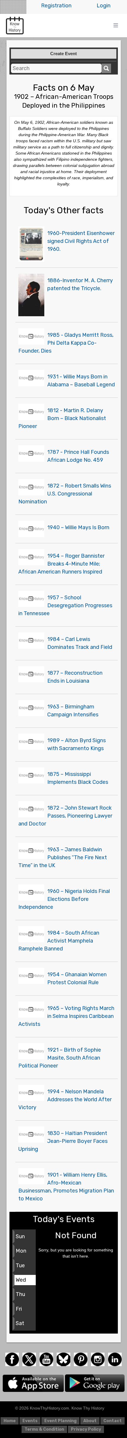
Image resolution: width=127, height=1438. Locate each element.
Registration (56, 5)
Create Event (63, 53)
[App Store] (34, 1383)
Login (103, 5)
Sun (20, 1236)
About (90, 1420)
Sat (20, 1323)
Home (10, 1420)
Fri (19, 1309)
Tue (20, 1265)
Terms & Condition (44, 1429)
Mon (21, 1251)
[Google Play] (95, 1383)
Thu (20, 1294)
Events (30, 1420)
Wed (21, 1280)
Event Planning (60, 1420)
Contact (112, 1420)
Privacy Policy (86, 1429)
